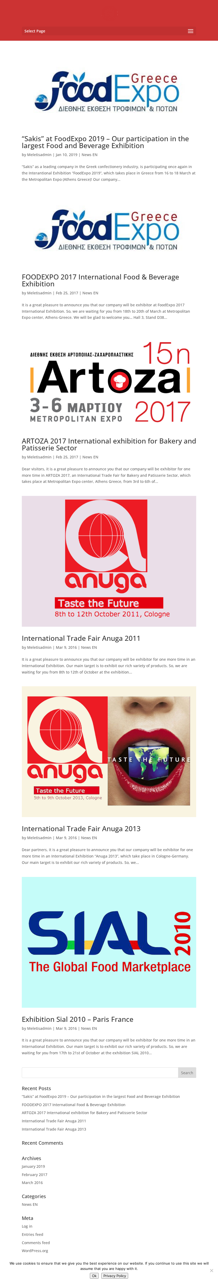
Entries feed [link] (32, 1234)
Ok (94, 1276)
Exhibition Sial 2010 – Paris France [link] (77, 1019)
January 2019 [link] (33, 1166)
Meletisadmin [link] (39, 154)
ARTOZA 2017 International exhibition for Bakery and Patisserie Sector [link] (109, 444)
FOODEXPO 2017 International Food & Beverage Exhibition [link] (100, 280)
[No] (211, 1270)
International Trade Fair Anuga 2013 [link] (81, 828)
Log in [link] (27, 1226)
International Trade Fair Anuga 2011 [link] (81, 638)
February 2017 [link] (34, 1174)
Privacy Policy (114, 1276)
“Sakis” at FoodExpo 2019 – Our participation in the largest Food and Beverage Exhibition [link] (105, 142)
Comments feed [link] (36, 1242)
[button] (109, 31)
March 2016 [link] (32, 1182)
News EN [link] (90, 154)
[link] (110, 12)
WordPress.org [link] (35, 1250)
